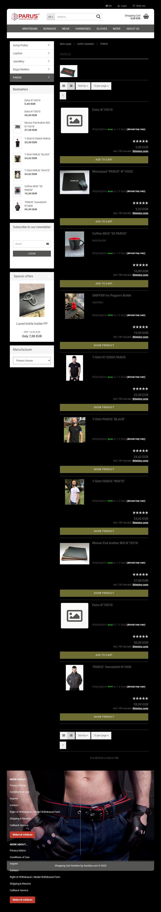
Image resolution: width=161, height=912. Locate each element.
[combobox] (83, 86)
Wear (66, 28)
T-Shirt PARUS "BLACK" (108, 419)
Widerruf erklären (22, 834)
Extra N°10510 (102, 110)
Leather (17, 53)
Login (32, 253)
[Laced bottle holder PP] (32, 300)
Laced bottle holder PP (32, 324)
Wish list (140, 6)
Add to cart (104, 159)
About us (132, 28)
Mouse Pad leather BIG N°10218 (115, 543)
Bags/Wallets (21, 69)
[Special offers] (49, 276)
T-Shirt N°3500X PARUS (109, 357)
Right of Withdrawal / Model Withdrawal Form (35, 811)
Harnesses (83, 28)
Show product (104, 345)
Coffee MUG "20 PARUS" (109, 233)
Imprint (14, 798)
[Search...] (98, 16)
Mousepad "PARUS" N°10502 (112, 171)
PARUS (17, 77)
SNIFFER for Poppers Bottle (111, 295)
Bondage (49, 28)
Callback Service (19, 825)
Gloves (102, 28)
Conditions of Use (19, 791)
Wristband (30, 28)
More (117, 28)
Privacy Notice (18, 785)
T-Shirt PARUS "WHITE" (108, 481)
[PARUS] (25, 17)
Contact (14, 805)
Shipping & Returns (20, 818)
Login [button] (123, 6)
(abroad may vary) (136, 129)
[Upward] (150, 906)
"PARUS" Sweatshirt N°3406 (111, 667)
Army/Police (20, 45)
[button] (109, 6)
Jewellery (18, 61)
